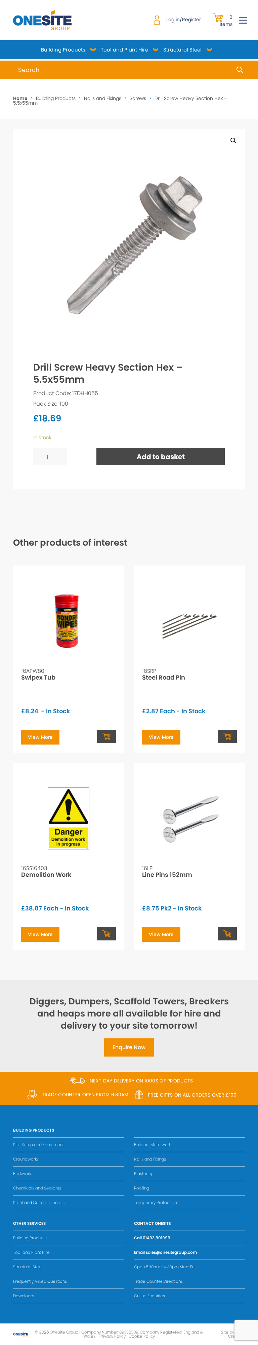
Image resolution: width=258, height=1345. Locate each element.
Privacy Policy (112, 1336)
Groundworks (26, 1159)
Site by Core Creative (233, 1334)
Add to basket (161, 456)
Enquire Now (129, 1047)
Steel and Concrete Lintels (38, 1202)
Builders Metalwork (152, 1144)
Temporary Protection (155, 1202)
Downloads (24, 1296)
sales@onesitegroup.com (171, 1252)
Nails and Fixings (102, 98)
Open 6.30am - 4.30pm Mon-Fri (164, 1267)
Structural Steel (182, 49)
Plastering (144, 1173)
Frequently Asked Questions (40, 1281)
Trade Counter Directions (158, 1281)
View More (40, 737)
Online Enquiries (149, 1296)
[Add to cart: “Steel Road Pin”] (227, 736)
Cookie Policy (142, 1336)
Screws (138, 98)
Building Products (63, 49)
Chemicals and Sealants (37, 1188)
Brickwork (22, 1173)
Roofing (141, 1188)
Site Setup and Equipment (38, 1144)
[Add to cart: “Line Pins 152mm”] (227, 933)
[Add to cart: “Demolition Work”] (106, 933)
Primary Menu (243, 20)
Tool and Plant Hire (124, 49)
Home (20, 98)
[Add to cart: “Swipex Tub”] (106, 736)
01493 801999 (156, 1238)
